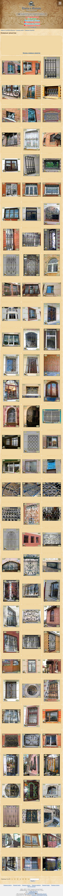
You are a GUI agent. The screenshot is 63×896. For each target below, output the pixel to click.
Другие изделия (31, 886)
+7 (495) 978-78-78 (33, 17)
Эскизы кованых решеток (31, 53)
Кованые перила (26, 885)
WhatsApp (33, 19)
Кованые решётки (36, 885)
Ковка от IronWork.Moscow (8, 30)
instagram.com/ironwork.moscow (39, 895)
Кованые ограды (55, 885)
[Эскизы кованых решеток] (31, 44)
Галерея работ (20, 30)
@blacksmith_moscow (33, 22)
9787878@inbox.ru (33, 892)
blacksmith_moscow (33, 20)
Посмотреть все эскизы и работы (32, 14)
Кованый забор (17, 885)
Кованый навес (46, 885)
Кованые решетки (29, 30)
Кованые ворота (8, 885)
